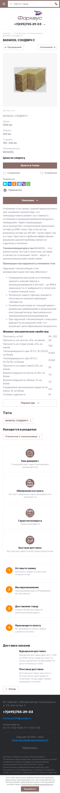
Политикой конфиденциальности (37, 784)
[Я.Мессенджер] (5, 184)
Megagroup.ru (30, 747)
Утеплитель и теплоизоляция (28, 33)
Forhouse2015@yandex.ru (17, 718)
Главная (6, 33)
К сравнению (14, 173)
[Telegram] (19, 184)
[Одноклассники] (14, 184)
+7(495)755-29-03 (28, 24)
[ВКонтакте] (10, 184)
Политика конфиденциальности (30, 740)
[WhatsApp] (28, 184)
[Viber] (24, 184)
